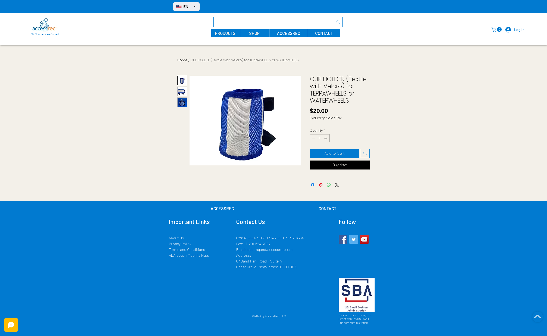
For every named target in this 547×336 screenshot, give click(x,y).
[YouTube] (364, 239)
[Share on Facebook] (312, 184)
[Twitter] (353, 239)
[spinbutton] (319, 138)
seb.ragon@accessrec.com (270, 249)
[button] (225, 33)
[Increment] (326, 138)
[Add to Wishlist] (365, 153)
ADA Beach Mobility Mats (189, 255)
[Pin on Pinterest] (320, 184)
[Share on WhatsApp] (328, 184)
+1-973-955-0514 (261, 238)
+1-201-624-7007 (257, 243)
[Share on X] (337, 184)
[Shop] (537, 316)
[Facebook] (343, 239)
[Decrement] (313, 138)
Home (182, 60)
